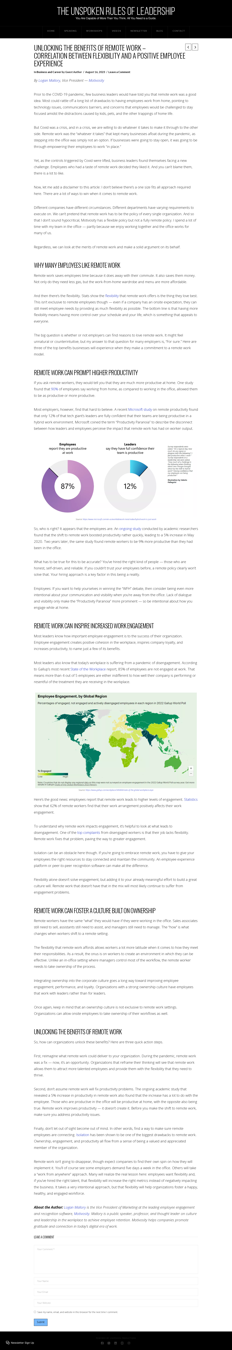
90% (54, 389)
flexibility (112, 295)
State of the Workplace (88, 669)
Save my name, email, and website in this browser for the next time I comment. (77, 1312)
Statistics (190, 799)
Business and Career (49, 72)
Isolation (82, 1134)
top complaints (88, 832)
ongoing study (130, 528)
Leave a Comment (119, 72)
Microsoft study (140, 409)
